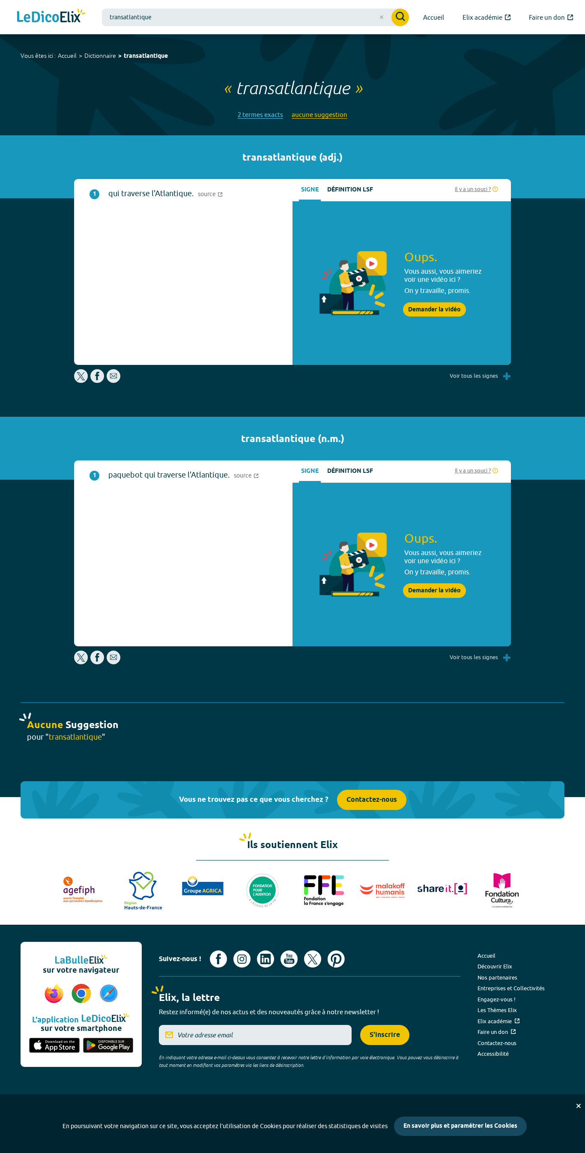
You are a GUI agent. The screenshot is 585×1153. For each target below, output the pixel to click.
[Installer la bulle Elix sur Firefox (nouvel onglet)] (55, 994)
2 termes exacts (260, 114)
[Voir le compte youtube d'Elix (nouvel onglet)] (289, 959)
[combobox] (255, 17)
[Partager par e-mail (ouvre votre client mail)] (113, 380)
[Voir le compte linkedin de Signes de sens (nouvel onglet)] (265, 959)
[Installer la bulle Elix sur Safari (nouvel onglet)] (108, 994)
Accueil (67, 55)
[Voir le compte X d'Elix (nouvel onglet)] (312, 959)
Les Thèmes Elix (497, 1010)
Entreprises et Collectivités (511, 988)
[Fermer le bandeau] (578, 1105)
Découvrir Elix (495, 966)
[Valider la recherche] (400, 17)
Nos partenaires (497, 977)
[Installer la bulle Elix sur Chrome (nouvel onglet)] (83, 994)
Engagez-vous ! (497, 999)
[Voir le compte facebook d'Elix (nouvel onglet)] (218, 959)
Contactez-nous (371, 799)
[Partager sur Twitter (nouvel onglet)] (81, 380)
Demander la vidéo (434, 309)
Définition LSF (350, 190)
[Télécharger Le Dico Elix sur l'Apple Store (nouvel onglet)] (54, 1046)
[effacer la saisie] (381, 17)
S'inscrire (385, 1035)
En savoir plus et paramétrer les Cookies (460, 1126)
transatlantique (146, 56)
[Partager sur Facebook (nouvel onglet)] (97, 380)
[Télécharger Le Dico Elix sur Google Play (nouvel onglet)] (108, 1046)
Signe (310, 190)
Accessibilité (493, 1053)
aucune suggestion (319, 114)
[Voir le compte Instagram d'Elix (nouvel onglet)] (242, 959)
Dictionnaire (100, 55)
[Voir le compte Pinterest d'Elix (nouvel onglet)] (336, 959)
